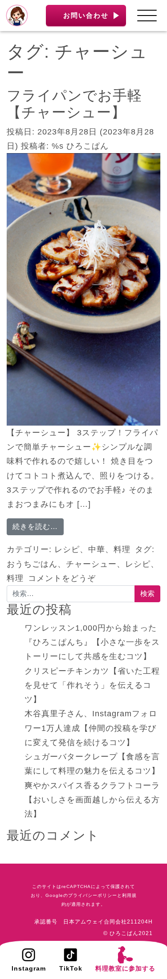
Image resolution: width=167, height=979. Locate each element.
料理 (122, 549)
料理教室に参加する (125, 968)
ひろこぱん (87, 146)
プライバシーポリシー (92, 895)
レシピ (67, 549)
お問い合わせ (86, 15)
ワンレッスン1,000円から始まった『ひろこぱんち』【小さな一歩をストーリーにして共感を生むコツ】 (92, 642)
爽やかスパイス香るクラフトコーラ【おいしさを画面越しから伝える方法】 (92, 800)
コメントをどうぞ (62, 578)
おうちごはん (32, 564)
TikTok (70, 968)
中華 (96, 549)
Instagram (29, 968)
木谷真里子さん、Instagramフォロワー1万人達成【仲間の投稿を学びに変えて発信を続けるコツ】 (90, 728)
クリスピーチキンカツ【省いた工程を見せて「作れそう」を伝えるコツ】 (92, 685)
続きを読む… (38, 526)
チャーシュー (91, 564)
